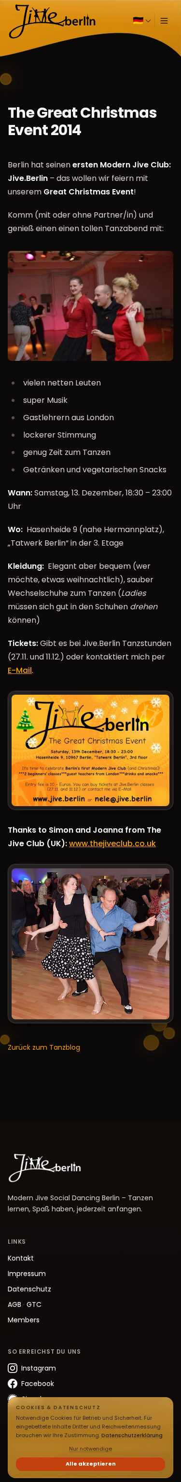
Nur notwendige (90, 1449)
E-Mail (20, 670)
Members (24, 1320)
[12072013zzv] (90, 944)
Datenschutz (29, 1289)
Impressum (27, 1273)
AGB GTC (25, 1304)
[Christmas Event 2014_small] (90, 750)
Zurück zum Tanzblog (44, 1047)
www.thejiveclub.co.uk (112, 843)
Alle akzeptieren (91, 1464)
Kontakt (21, 1258)
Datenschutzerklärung (132, 1435)
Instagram (38, 1368)
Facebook (37, 1383)
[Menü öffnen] (164, 21)
